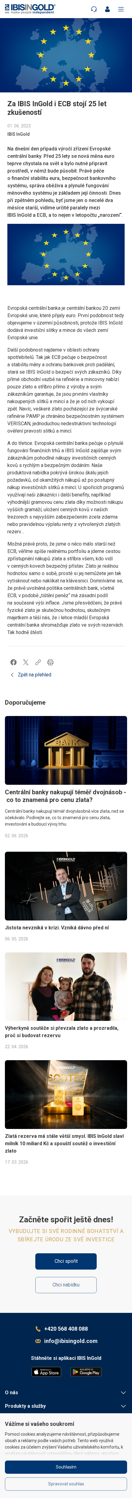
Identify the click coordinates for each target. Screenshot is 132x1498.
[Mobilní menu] (121, 9)
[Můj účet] (107, 9)
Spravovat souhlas (66, 1483)
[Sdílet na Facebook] (13, 662)
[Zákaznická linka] (94, 9)
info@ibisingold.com (71, 1341)
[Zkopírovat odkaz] (38, 662)
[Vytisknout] (50, 662)
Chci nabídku (66, 1285)
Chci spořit (66, 1261)
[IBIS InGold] (30, 9)
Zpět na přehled (34, 675)
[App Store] (46, 1372)
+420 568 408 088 (66, 1328)
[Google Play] (86, 1372)
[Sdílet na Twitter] (26, 662)
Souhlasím (66, 1467)
